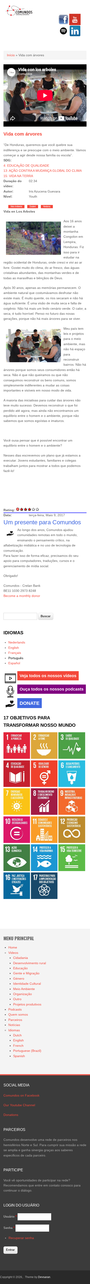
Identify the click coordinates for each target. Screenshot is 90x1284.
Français (14, 653)
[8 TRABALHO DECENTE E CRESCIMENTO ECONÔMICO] (44, 813)
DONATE (29, 703)
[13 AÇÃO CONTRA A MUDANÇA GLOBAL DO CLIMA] (16, 870)
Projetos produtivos (27, 1004)
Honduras (47, 206)
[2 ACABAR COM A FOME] (44, 757)
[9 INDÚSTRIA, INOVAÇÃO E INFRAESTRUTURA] (71, 813)
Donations (10, 1115)
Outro (17, 999)
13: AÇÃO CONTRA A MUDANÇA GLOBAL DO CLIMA (42, 170)
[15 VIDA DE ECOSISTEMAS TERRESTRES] (71, 870)
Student (33, 206)
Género (18, 978)
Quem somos (18, 1014)
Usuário (10, 1216)
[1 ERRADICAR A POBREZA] (16, 757)
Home (12, 947)
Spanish (19, 1056)
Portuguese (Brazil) (27, 1051)
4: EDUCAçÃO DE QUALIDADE (26, 165)
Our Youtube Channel (19, 1105)
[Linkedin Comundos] (75, 35)
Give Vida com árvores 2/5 (26, 509)
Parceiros (15, 1020)
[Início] (19, 15)
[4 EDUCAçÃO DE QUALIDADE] (16, 786)
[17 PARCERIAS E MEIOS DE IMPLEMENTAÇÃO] (44, 898)
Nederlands (16, 642)
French (18, 1045)
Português (15, 658)
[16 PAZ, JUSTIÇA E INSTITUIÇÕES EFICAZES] (16, 898)
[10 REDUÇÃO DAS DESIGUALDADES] (16, 842)
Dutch (17, 1035)
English (13, 647)
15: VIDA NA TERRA (18, 176)
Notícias (14, 1025)
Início (11, 55)
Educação (20, 968)
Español (14, 663)
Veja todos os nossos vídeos (48, 675)
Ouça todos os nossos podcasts (52, 689)
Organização (22, 994)
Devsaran (44, 1277)
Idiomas (14, 1030)
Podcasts (15, 1009)
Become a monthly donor (21, 596)
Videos (13, 953)
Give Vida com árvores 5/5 (37, 509)
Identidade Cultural (27, 983)
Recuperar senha (21, 1238)
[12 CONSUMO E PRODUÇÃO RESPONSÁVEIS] (71, 842)
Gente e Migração (26, 973)
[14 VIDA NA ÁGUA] (44, 870)
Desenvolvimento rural (29, 963)
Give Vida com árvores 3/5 (30, 509)
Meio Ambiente (16, 206)
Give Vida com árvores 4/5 (34, 509)
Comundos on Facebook (21, 1095)
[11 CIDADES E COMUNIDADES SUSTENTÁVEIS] (44, 842)
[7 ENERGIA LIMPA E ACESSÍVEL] (16, 813)
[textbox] (20, 616)
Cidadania (20, 958)
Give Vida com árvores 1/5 (22, 509)
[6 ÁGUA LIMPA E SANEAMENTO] (71, 786)
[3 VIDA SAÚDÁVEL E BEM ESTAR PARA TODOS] (71, 757)
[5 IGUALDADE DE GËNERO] (44, 786)
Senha (9, 1228)
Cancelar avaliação (18, 509)
